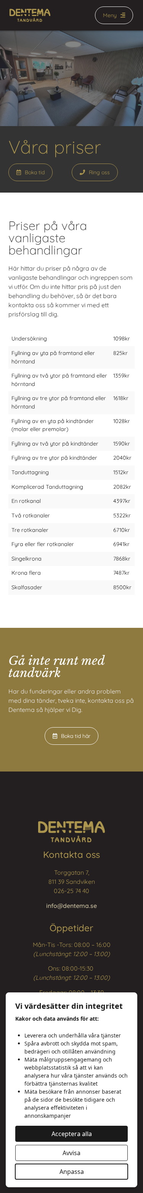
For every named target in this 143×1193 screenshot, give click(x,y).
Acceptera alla (71, 1134)
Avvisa (71, 1153)
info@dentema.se (71, 905)
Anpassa (71, 1171)
